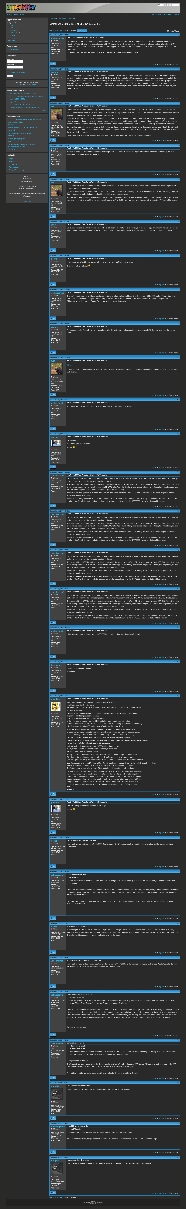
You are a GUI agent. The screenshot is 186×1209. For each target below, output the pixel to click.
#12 (178, 434)
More (45, 110)
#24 (178, 957)
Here (69, 365)
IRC (12, 25)
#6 (179, 221)
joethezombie (57, 38)
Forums (15, 14)
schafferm (11, 135)
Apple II (71, 19)
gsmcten (55, 437)
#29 (178, 1157)
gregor (10, 141)
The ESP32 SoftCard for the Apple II (21, 105)
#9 (179, 324)
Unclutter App (31, 85)
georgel (54, 72)
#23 (178, 923)
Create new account (16, 70)
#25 (178, 991)
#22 (178, 872)
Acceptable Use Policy (16, 170)
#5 (179, 179)
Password (11, 64)
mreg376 (55, 1086)
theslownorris (57, 665)
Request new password (17, 73)
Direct (20, 85)
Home (9, 14)
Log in (51, 30)
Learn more (11, 40)
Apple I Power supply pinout (18, 102)
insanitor (55, 259)
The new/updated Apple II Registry (19, 133)
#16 (178, 589)
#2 (179, 69)
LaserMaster (57, 961)
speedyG (55, 699)
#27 (178, 1083)
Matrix (13, 28)
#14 (178, 511)
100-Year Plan (167, 14)
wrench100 (11, 130)
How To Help (156, 14)
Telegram (14, 38)
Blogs (11, 158)
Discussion (62, 19)
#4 (179, 145)
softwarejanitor (58, 875)
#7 (179, 255)
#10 (178, 358)
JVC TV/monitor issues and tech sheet (22, 94)
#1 (179, 35)
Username (11, 59)
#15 (178, 550)
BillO (53, 106)
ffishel (54, 841)
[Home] (21, 11)
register (59, 30)
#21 (178, 837)
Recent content (14, 49)
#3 (179, 103)
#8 (179, 289)
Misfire (13, 33)
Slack (13, 35)
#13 (178, 472)
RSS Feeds (13, 164)
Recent (22, 14)
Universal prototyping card (16, 138)
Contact (176, 14)
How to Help (27, 201)
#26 (178, 1040)
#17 (178, 628)
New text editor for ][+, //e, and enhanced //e (24, 107)
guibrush (10, 124)
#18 (178, 662)
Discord (14, 30)
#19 (178, 696)
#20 (178, 799)
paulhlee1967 (57, 475)
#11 (178, 400)
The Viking (11, 149)
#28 (178, 1123)
